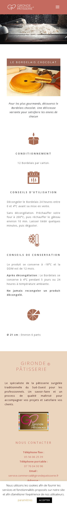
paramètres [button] (25, 500)
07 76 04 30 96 (33, 466)
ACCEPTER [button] (44, 500)
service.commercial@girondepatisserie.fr (33, 475)
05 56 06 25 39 (33, 457)
